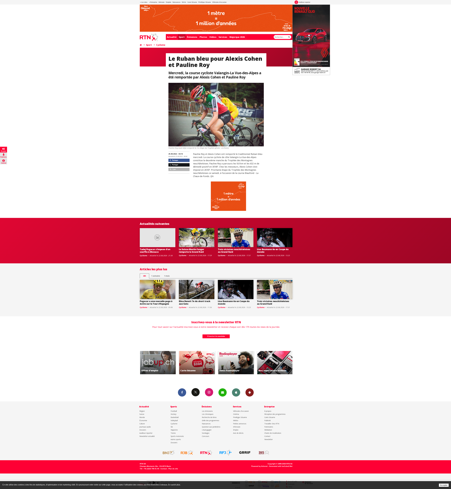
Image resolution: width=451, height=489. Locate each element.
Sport (182, 37)
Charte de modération (272, 433)
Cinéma (236, 414)
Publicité (267, 421)
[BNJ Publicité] (168, 452)
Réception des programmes (275, 414)
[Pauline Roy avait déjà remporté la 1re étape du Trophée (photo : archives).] (216, 114)
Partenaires (268, 427)
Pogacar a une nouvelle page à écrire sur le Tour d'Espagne (156, 302)
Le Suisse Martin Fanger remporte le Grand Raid (191, 250)
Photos (203, 37)
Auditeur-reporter (304, 2)
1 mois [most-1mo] (167, 276)
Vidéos (212, 37)
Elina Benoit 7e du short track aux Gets (194, 302)
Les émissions (207, 411)
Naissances (177, 2)
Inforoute (162, 2)
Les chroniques (207, 414)
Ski (172, 427)
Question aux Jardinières (211, 427)
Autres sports (176, 439)
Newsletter (268, 439)
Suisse (141, 414)
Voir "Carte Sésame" (157, 362)
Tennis (173, 433)
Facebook (182, 392)
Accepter (443, 485)
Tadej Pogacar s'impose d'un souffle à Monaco (155, 250)
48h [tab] (144, 276)
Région (142, 411)
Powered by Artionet (259, 466)
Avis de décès (238, 433)
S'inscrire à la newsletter (216, 336)
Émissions (192, 37)
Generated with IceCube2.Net (280, 466)
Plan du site (173, 469)
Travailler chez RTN (271, 424)
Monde (142, 417)
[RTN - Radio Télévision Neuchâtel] (206, 452)
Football (174, 411)
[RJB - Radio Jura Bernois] (187, 452)
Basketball (175, 417)
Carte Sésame (192, 2)
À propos (267, 411)
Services (223, 37)
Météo (235, 421)
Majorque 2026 (237, 37)
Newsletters (222, 392)
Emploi (235, 430)
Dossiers (142, 430)
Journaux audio (145, 427)
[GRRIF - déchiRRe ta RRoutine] (245, 452)
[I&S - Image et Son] (264, 452)
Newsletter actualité (147, 436)
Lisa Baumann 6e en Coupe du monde (273, 250)
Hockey (173, 414)
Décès (184, 2)
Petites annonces (239, 424)
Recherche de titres (209, 417)
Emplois (168, 2)
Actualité (172, 37)
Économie (143, 421)
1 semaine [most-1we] (155, 276)
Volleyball (174, 421)
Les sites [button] (144, 2)
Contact (267, 436)
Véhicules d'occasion (219, 2)
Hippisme (174, 430)
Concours (205, 436)
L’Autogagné (206, 430)
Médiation (268, 430)
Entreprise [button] (153, 2)
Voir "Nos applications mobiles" (235, 362)
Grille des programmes (210, 421)
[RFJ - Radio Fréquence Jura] (225, 452)
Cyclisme (160, 44)
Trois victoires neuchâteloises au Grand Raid (234, 250)
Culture (142, 424)
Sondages (205, 433)
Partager (175, 160)
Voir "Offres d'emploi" (275, 362)
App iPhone (236, 392)
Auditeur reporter (145, 433)
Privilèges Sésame (204, 2)
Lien (174, 169)
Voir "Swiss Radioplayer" (196, 362)
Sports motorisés (177, 436)
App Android (249, 392)
